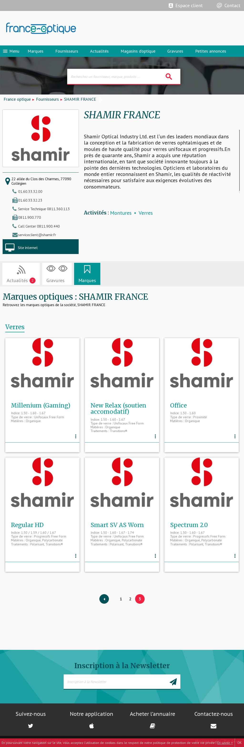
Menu (10, 51)
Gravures (175, 51)
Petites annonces (210, 51)
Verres (146, 213)
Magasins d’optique (138, 51)
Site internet (28, 247)
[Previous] (104, 599)
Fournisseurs (66, 51)
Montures (121, 213)
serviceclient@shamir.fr (37, 234)
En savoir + (225, 743)
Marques (35, 51)
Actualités (99, 51)
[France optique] (61, 28)
